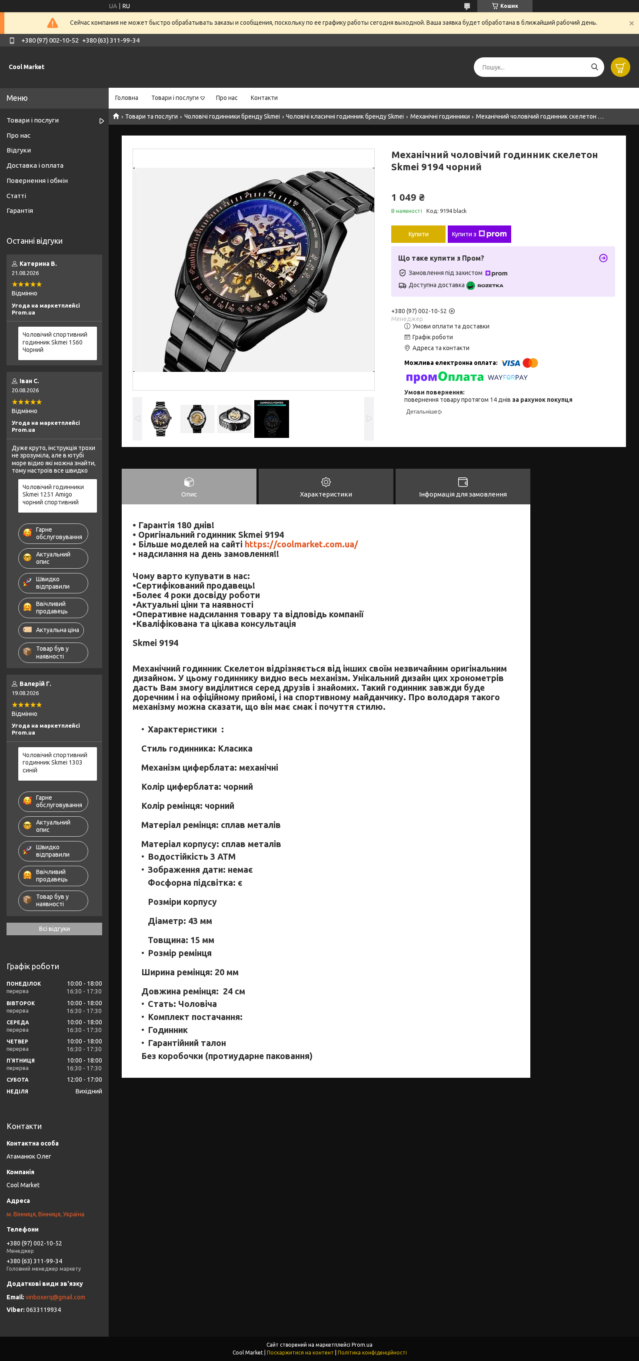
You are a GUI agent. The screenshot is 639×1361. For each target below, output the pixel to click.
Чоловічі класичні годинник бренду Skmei (345, 116)
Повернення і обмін (37, 180)
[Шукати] (594, 67)
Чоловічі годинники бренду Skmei (232, 116)
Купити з (464, 234)
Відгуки (19, 150)
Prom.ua (362, 1345)
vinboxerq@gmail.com (55, 1297)
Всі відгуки (54, 928)
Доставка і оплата (35, 165)
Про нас (227, 97)
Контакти (264, 97)
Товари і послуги (175, 97)
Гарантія (20, 210)
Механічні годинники (440, 116)
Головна (126, 97)
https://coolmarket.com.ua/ (301, 544)
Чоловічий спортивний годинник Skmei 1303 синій (55, 763)
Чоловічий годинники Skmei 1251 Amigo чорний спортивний (53, 494)
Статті (16, 195)
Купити (419, 234)
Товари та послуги (151, 116)
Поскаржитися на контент (300, 1352)
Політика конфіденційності (372, 1352)
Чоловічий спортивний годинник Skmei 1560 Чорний (55, 342)
